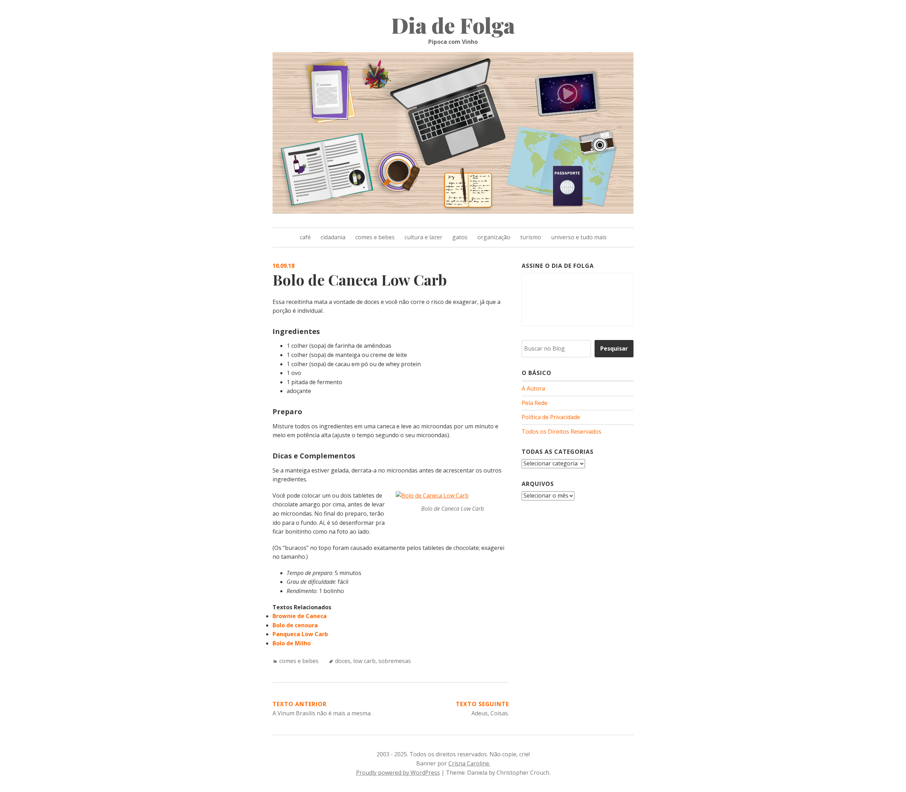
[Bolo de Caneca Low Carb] (432, 495)
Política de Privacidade (551, 417)
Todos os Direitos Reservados (561, 431)
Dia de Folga (453, 25)
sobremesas (394, 661)
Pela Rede (534, 403)
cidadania (333, 237)
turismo (530, 237)
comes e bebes (375, 237)
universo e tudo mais (579, 237)
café (305, 237)
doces (342, 661)
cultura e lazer (423, 237)
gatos (460, 237)
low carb (364, 661)
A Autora (533, 388)
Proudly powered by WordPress (398, 772)
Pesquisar (614, 348)
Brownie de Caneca (300, 616)
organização (493, 237)
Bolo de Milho (292, 643)
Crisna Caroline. (469, 763)
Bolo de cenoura (295, 625)
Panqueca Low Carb (300, 634)
